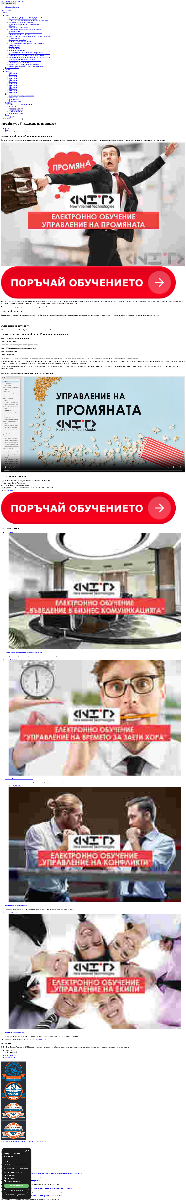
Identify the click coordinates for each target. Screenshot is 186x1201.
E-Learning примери (15, 111)
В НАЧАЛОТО (41, 1039)
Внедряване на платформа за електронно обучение (25, 17)
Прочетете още (23, 1168)
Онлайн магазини (14, 99)
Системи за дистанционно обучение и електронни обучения (28, 20)
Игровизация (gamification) (17, 40)
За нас (3, 10)
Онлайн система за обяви (17, 50)
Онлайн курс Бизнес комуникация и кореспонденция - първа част (23, 652)
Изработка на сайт (15, 97)
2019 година (13, 85)
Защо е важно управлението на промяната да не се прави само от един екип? (27, 487)
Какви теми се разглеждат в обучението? (15, 482)
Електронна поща (14, 45)
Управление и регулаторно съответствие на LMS (25, 61)
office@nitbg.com (18, 1)
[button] (16, 1195)
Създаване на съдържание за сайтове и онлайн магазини (27, 55)
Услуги (7, 15)
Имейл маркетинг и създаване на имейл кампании (25, 33)
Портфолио (8, 103)
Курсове (7, 69)
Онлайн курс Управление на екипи (14, 1032)
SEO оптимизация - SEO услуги (19, 34)
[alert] (16, 1173)
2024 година (13, 76)
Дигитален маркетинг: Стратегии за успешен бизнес (26, 52)
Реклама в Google (14, 31)
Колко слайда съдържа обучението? (14, 483)
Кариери (11, 117)
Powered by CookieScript (16, 1197)
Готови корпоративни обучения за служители (24, 64)
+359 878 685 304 (6, 1)
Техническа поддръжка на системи (20, 41)
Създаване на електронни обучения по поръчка (24, 24)
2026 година (13, 73)
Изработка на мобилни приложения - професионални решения (29, 54)
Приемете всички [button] (16, 1186)
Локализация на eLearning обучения (20, 62)
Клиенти (7, 94)
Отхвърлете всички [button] (16, 1191)
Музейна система (14, 38)
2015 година (13, 92)
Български (12, 3)
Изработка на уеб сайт (12, 68)
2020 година (13, 83)
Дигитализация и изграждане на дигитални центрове (26, 43)
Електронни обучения (16, 110)
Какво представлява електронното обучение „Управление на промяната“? (26, 480)
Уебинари (12, 26)
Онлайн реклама (14, 47)
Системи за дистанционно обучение (20, 104)
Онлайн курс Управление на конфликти (16, 905)
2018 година (13, 87)
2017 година (13, 89)
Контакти (9, 10)
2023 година (13, 78)
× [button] (28, 1150)
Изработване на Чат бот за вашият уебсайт (23, 19)
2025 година (13, 75)
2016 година (13, 90)
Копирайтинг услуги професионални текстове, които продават (29, 36)
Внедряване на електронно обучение (21, 22)
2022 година (13, 80)
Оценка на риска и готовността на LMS (22, 59)
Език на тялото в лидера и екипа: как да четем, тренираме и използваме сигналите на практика (41, 1173)
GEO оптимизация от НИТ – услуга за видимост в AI (26, 66)
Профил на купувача (15, 101)
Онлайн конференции (16, 113)
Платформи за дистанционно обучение (21, 96)
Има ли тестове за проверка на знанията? (16, 485)
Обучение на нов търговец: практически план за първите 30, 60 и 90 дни (31, 1195)
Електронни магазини (16, 108)
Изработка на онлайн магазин (18, 27)
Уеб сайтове (12, 106)
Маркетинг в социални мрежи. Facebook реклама (25, 29)
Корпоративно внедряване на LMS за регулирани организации (29, 57)
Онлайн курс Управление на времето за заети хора (19, 779)
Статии (7, 71)
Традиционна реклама (16, 48)
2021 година (13, 82)
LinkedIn (10, 490)
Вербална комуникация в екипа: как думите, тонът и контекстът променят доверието (37, 1188)
